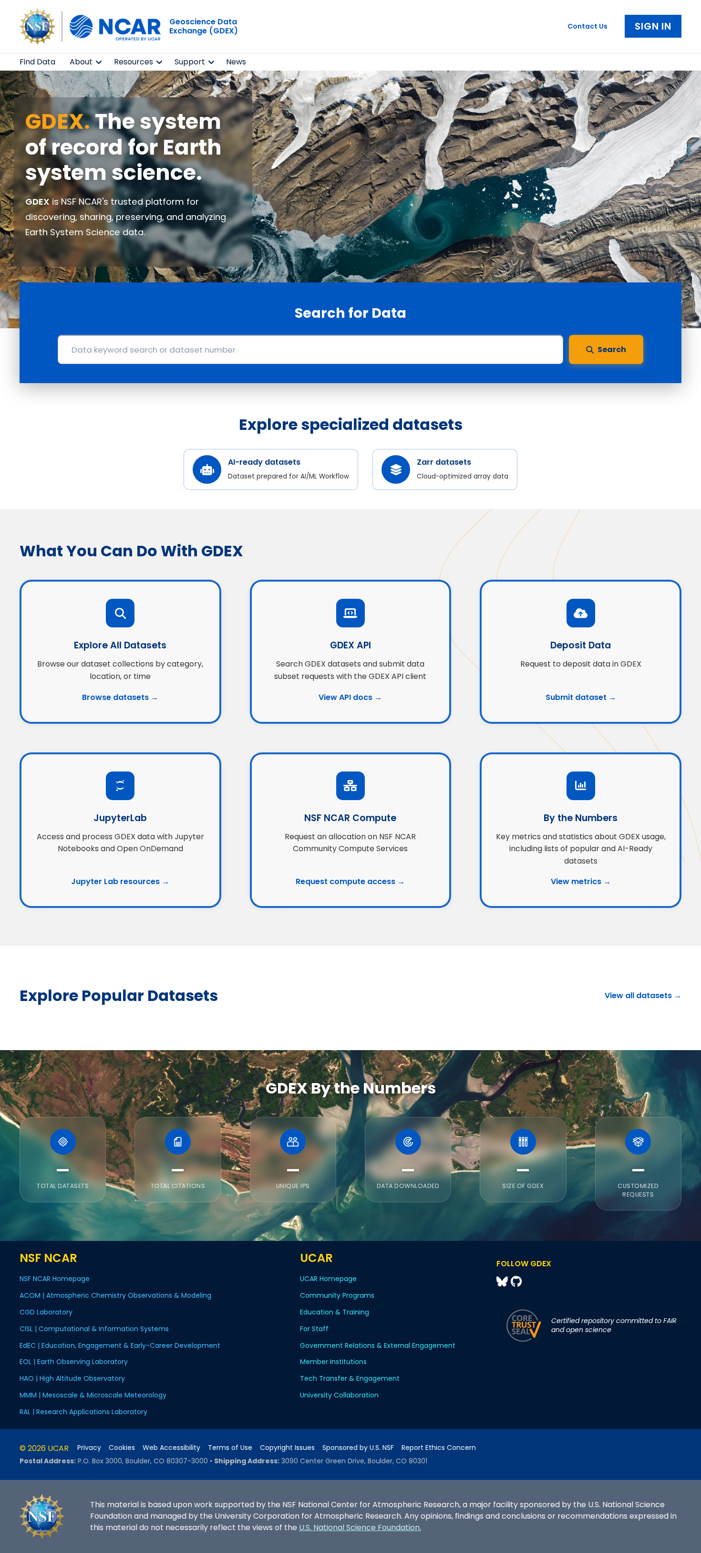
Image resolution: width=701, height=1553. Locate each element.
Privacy (89, 1447)
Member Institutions (333, 1361)
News (236, 61)
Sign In (653, 26)
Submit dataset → (581, 697)
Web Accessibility (171, 1447)
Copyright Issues (287, 1447)
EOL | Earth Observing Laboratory (74, 1361)
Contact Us (587, 26)
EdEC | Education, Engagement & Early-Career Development (120, 1345)
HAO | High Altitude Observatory (72, 1378)
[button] (99, 62)
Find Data (37, 61)
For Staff (314, 1329)
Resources (133, 61)
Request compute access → (350, 881)
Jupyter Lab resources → (120, 881)
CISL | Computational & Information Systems (94, 1329)
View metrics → (581, 881)
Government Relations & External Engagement (377, 1345)
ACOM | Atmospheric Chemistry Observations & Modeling (115, 1295)
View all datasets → (643, 995)
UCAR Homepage (328, 1278)
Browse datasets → (120, 697)
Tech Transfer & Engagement (350, 1378)
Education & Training (334, 1312)
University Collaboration (339, 1395)
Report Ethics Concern (439, 1447)
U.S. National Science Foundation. (360, 1527)
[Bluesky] (503, 1282)
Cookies (122, 1447)
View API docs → (350, 697)
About (81, 61)
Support (190, 61)
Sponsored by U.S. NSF (358, 1447)
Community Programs (337, 1295)
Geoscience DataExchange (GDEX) (203, 26)
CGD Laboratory (46, 1312)
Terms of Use (230, 1447)
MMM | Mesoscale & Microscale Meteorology (93, 1395)
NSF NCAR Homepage (55, 1278)
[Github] (516, 1282)
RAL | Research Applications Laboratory (83, 1412)
